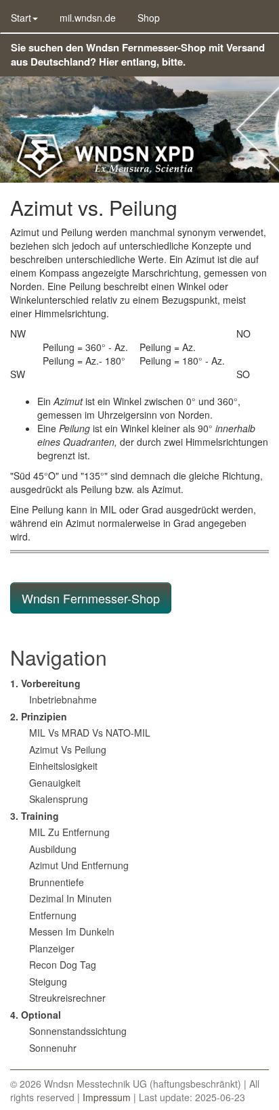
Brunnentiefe (56, 882)
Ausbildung (53, 849)
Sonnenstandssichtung (78, 1031)
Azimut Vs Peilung (67, 749)
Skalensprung (58, 799)
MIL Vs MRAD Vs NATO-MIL (89, 732)
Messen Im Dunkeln (71, 931)
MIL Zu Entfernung (69, 832)
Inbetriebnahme (63, 699)
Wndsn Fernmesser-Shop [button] (91, 598)
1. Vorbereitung (45, 683)
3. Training (34, 816)
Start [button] (21, 17)
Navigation (58, 657)
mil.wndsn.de (88, 17)
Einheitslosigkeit (63, 765)
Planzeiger (51, 948)
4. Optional (35, 1014)
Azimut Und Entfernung (79, 865)
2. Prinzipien (38, 716)
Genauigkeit (55, 782)
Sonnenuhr (53, 1048)
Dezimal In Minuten (70, 898)
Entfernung (53, 915)
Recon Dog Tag (62, 964)
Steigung (48, 981)
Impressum (107, 1097)
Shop (148, 17)
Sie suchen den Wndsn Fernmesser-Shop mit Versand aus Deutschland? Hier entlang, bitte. (138, 54)
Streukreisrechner (67, 997)
